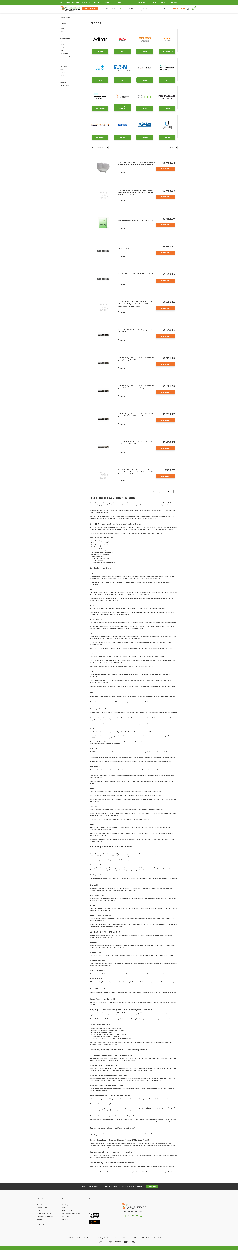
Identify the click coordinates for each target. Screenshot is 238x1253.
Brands (64, 1207)
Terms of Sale (132, 1238)
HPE (61, 50)
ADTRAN (62, 28)
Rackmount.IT (64, 66)
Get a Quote (104, 8)
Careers (39, 1222)
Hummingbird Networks (66, 57)
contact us (141, 2)
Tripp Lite (62, 72)
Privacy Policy (141, 1238)
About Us (155, 2)
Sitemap (125, 1238)
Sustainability (40, 1219)
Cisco (61, 41)
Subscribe (152, 1186)
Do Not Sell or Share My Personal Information (158, 1238)
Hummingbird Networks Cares (45, 1216)
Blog (38, 1210)
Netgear (62, 63)
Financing (162, 2)
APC (61, 32)
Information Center (42, 1207)
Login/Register (66, 1205)
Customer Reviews (42, 1225)
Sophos (62, 69)
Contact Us (65, 1219)
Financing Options (67, 1210)
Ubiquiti (62, 75)
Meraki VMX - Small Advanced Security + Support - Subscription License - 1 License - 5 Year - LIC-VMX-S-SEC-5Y (136, 220)
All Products (88, 8)
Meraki (62, 60)
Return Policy (66, 1216)
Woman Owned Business (44, 1213)
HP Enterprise (64, 53)
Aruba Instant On (65, 38)
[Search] (164, 9)
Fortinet (62, 47)
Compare (122, 172)
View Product (165, 168)
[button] (94, 1206)
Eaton (62, 44)
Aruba (62, 35)
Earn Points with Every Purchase (71, 1213)
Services (115, 8)
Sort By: (93, 147)
